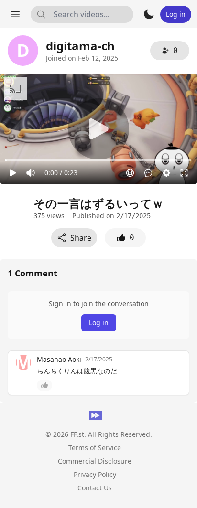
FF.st (77, 434)
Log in (99, 322)
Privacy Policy (95, 474)
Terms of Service (94, 447)
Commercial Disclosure (94, 461)
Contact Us (94, 487)
